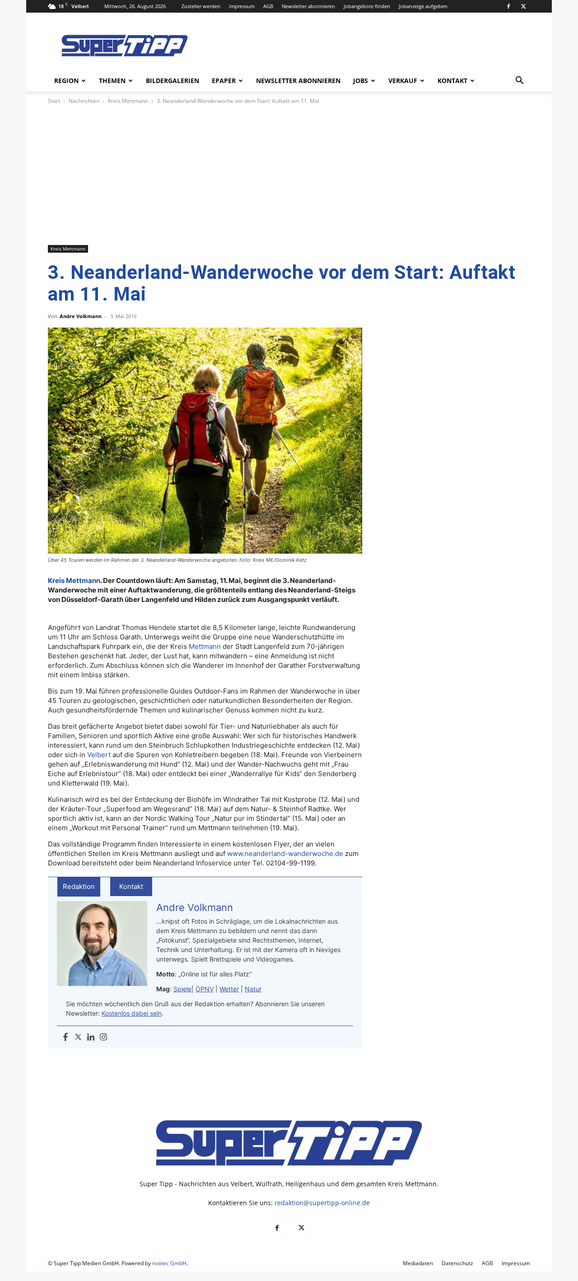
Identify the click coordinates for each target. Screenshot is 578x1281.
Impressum (242, 6)
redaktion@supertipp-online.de (322, 1202)
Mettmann (205, 646)
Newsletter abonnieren (308, 6)
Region (66, 80)
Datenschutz (457, 1263)
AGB (268, 6)
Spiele (182, 989)
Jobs (360, 80)
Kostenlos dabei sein (132, 1013)
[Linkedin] (91, 1037)
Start (54, 101)
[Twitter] (78, 1037)
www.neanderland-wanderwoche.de (285, 853)
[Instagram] (103, 1037)
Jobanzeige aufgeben (423, 6)
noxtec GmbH (169, 1263)
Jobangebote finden (367, 6)
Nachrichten (84, 101)
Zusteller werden (201, 6)
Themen (112, 80)
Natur (253, 989)
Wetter (229, 989)
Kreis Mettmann (128, 101)
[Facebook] (508, 6)
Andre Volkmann (81, 316)
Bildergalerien (172, 80)
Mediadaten (418, 1263)
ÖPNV (205, 989)
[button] (519, 81)
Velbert (99, 754)
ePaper (224, 80)
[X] (523, 6)
